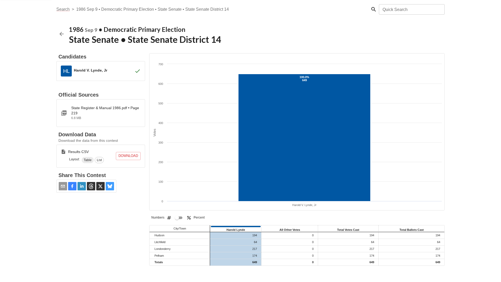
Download (128, 156)
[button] (88, 160)
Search (63, 9)
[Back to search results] (61, 34)
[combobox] (411, 9)
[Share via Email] (63, 186)
